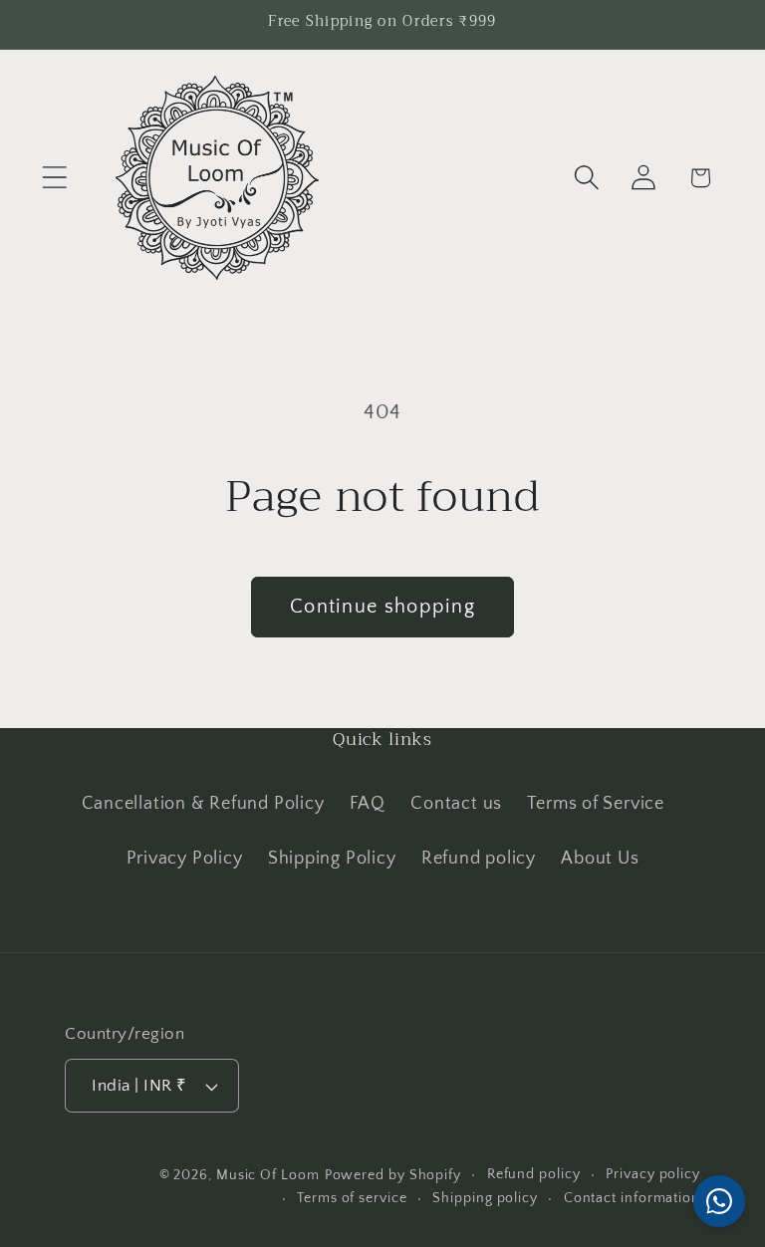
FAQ (367, 804)
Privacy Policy (185, 859)
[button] (54, 177)
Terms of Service (595, 804)
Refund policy (478, 859)
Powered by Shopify (393, 1175)
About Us (599, 859)
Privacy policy (653, 1174)
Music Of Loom (268, 1175)
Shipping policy (485, 1198)
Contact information (632, 1198)
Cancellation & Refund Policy (203, 804)
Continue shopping (382, 607)
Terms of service (352, 1198)
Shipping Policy (332, 859)
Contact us (456, 804)
